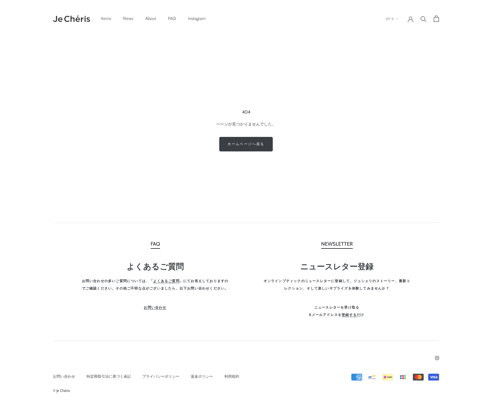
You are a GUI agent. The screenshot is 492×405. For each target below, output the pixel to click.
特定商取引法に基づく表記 (109, 376)
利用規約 (231, 376)
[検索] (424, 19)
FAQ (172, 18)
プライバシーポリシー (160, 376)
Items (106, 18)
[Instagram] (437, 357)
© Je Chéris (61, 390)
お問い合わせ (155, 307)
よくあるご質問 (166, 281)
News (128, 18)
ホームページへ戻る (246, 144)
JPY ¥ (389, 19)
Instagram (197, 18)
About (150, 18)
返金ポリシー (202, 376)
